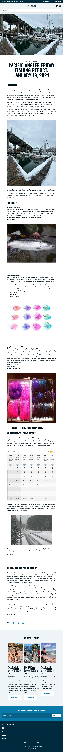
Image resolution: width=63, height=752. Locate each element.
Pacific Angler (31, 746)
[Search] (59, 10)
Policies (4, 731)
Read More (14, 698)
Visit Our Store (58, 1)
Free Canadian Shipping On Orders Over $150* (14, 1)
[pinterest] (23, 623)
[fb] (14, 623)
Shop (3, 728)
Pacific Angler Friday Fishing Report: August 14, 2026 (31, 670)
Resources (5, 735)
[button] (2, 6)
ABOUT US (4, 739)
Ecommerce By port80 (31, 748)
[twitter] (19, 623)
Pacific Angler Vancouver (9, 724)
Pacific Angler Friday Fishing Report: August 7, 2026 (47, 670)
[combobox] (31, 10)
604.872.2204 (47, 1)
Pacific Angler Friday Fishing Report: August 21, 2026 (15, 670)
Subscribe (56, 715)
